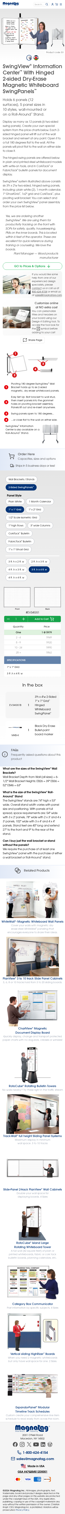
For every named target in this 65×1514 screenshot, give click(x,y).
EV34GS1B (15, 704)
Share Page (35, 340)
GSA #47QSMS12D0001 (32, 1471)
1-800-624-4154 (35, 1452)
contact (37, 288)
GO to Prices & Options (29, 266)
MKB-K (15, 735)
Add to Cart (42, 619)
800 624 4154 (39, 291)
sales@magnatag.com (48, 295)
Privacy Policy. (22, 1509)
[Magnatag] (32, 1428)
